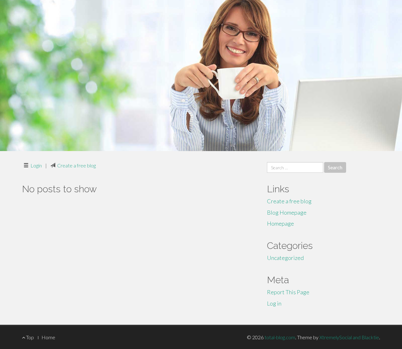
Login (36, 165)
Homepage (280, 223)
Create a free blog (76, 165)
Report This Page (288, 292)
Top (29, 337)
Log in (274, 303)
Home (48, 337)
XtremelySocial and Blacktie (349, 337)
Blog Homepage (287, 212)
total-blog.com (279, 337)
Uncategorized (285, 257)
